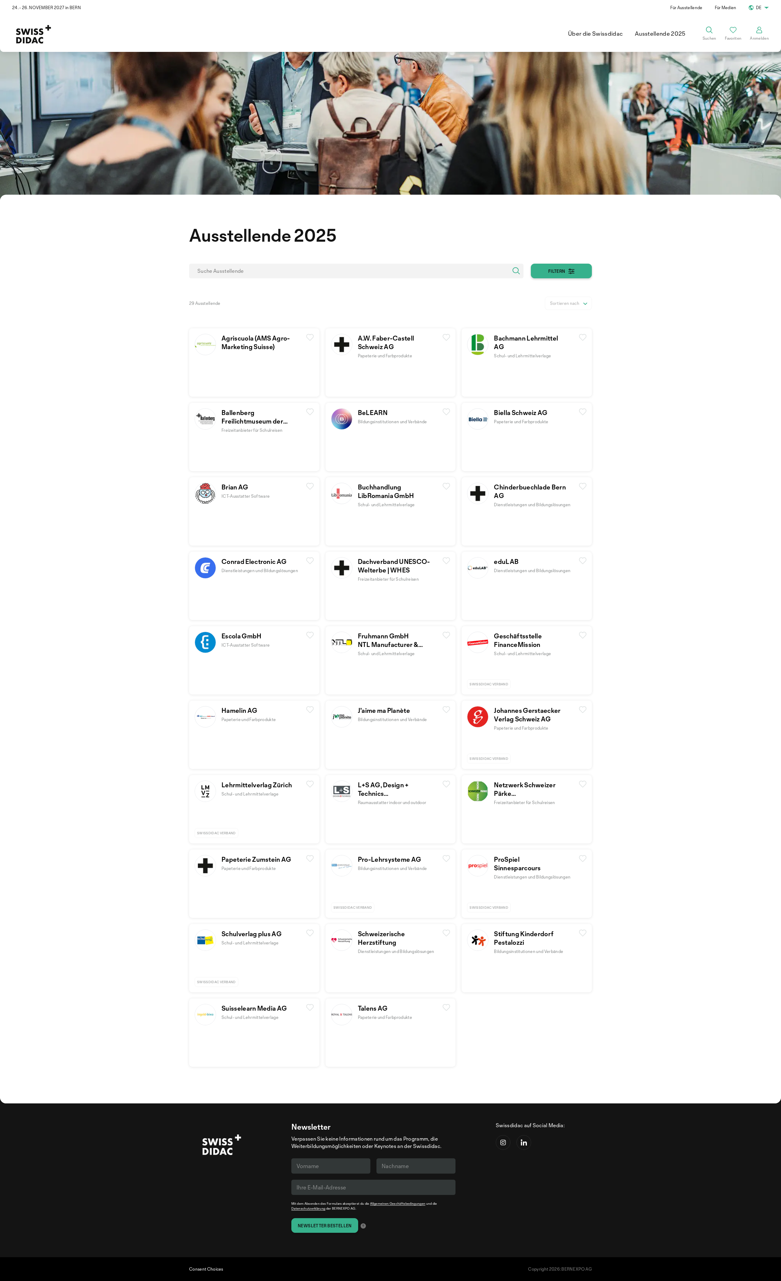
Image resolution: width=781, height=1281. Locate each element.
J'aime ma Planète (384, 710)
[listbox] (568, 303)
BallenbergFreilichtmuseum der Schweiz (252, 421)
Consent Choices (206, 1269)
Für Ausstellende (686, 7)
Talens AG (373, 1008)
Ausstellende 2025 (660, 33)
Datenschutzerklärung (308, 1208)
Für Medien (725, 7)
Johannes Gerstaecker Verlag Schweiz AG (527, 714)
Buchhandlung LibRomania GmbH (386, 491)
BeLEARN (372, 413)
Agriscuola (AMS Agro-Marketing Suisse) (255, 342)
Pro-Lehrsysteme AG (389, 859)
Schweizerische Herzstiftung (381, 938)
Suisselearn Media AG (254, 1008)
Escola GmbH (241, 636)
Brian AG (234, 487)
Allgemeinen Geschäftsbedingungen (397, 1203)
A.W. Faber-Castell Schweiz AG (386, 342)
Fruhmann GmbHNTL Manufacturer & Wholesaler (388, 644)
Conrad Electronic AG (253, 561)
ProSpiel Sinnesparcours (517, 863)
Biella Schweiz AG (520, 413)
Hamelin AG (239, 710)
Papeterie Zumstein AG (256, 859)
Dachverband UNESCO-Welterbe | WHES (394, 566)
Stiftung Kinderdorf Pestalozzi (523, 938)
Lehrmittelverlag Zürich (256, 785)
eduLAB (506, 561)
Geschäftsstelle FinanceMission (518, 640)
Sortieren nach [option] (564, 303)
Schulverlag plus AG (251, 934)
